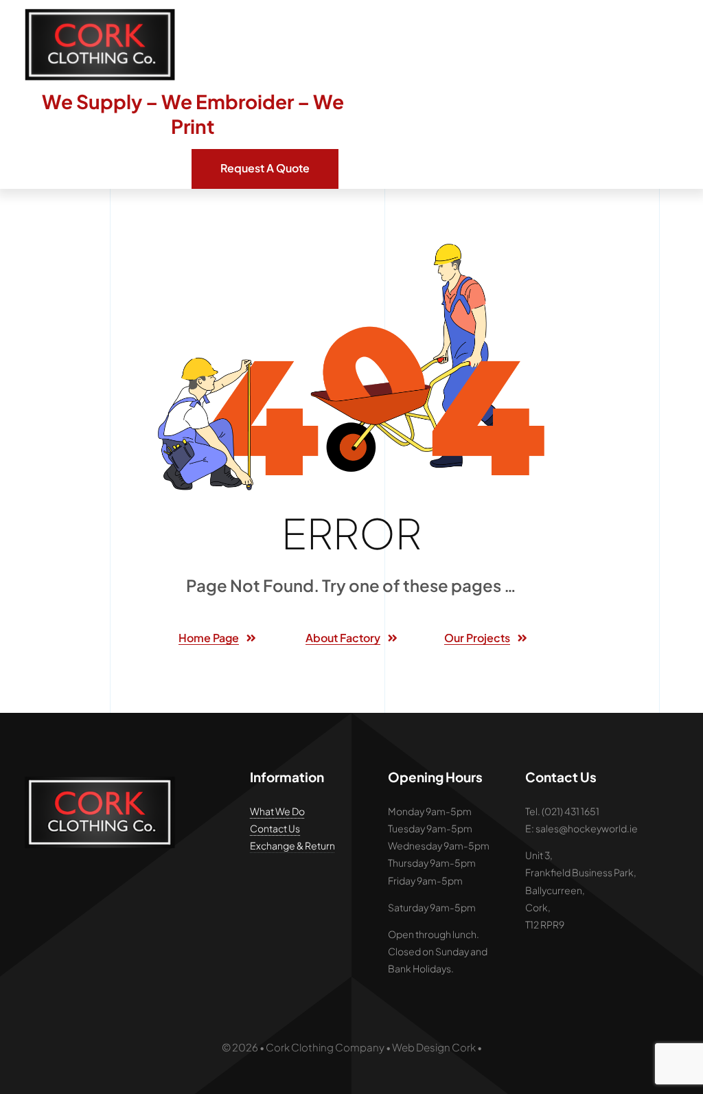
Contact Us (275, 828)
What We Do (277, 811)
